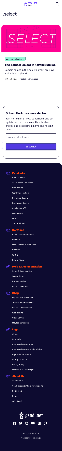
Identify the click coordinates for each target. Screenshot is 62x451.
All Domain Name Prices (22, 182)
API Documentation (20, 286)
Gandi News (12, 79)
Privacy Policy (18, 364)
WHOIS (15, 255)
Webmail (16, 249)
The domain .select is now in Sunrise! (30, 65)
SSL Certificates (18, 223)
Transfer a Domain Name (22, 302)
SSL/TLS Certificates (20, 322)
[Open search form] (57, 4)
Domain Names (18, 177)
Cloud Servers (18, 317)
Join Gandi (16, 401)
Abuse (15, 334)
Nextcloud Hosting (20, 198)
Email (14, 218)
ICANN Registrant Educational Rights (27, 349)
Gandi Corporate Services (23, 234)
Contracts (16, 339)
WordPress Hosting (20, 193)
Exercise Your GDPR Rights (23, 369)
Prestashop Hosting (20, 203)
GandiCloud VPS (19, 208)
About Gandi (17, 380)
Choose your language (31, 438)
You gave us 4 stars (31, 433)
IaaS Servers (17, 213)
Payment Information (21, 354)
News (14, 396)
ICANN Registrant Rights (22, 344)
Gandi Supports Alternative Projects (27, 386)
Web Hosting (17, 187)
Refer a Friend (18, 260)
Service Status (18, 276)
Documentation (19, 281)
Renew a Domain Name (22, 307)
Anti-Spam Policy (19, 359)
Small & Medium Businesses (24, 244)
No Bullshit (17, 391)
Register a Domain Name (22, 297)
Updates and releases (15, 59)
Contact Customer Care (22, 271)
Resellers (16, 239)
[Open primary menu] (4, 4)
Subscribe (31, 146)
